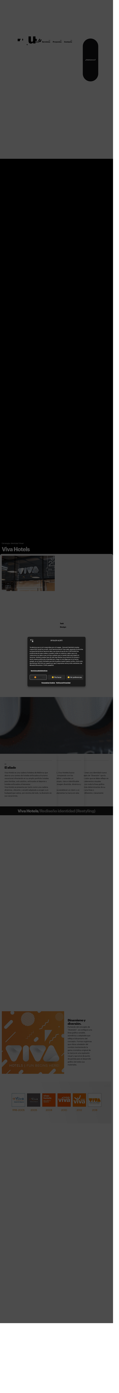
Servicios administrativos (39, 670)
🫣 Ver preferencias (75, 677)
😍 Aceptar (38, 677)
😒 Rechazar (56, 677)
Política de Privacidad (63, 683)
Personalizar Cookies (48, 683)
